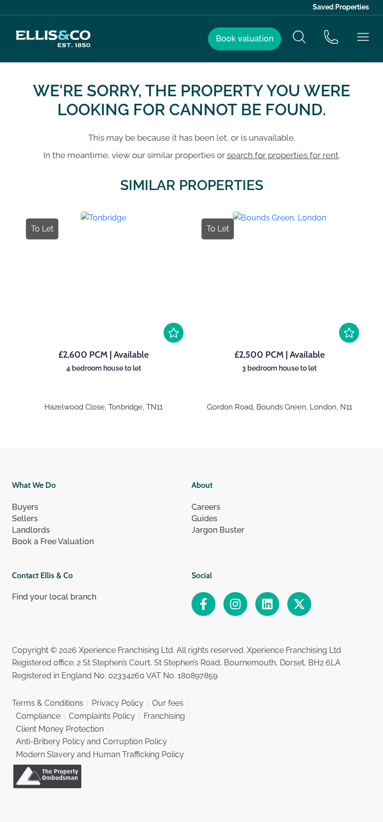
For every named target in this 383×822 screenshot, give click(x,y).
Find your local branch (54, 597)
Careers (206, 507)
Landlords (31, 530)
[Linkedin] (267, 604)
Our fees (168, 703)
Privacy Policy (118, 703)
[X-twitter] (299, 604)
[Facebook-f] (203, 604)
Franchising (164, 716)
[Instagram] (235, 604)
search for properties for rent (283, 155)
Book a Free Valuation (53, 541)
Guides (204, 518)
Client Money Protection (60, 729)
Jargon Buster (218, 530)
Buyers (25, 507)
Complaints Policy (102, 716)
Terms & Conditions (47, 703)
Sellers (25, 518)
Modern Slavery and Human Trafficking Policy (100, 754)
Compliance (38, 716)
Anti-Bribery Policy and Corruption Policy (91, 741)
